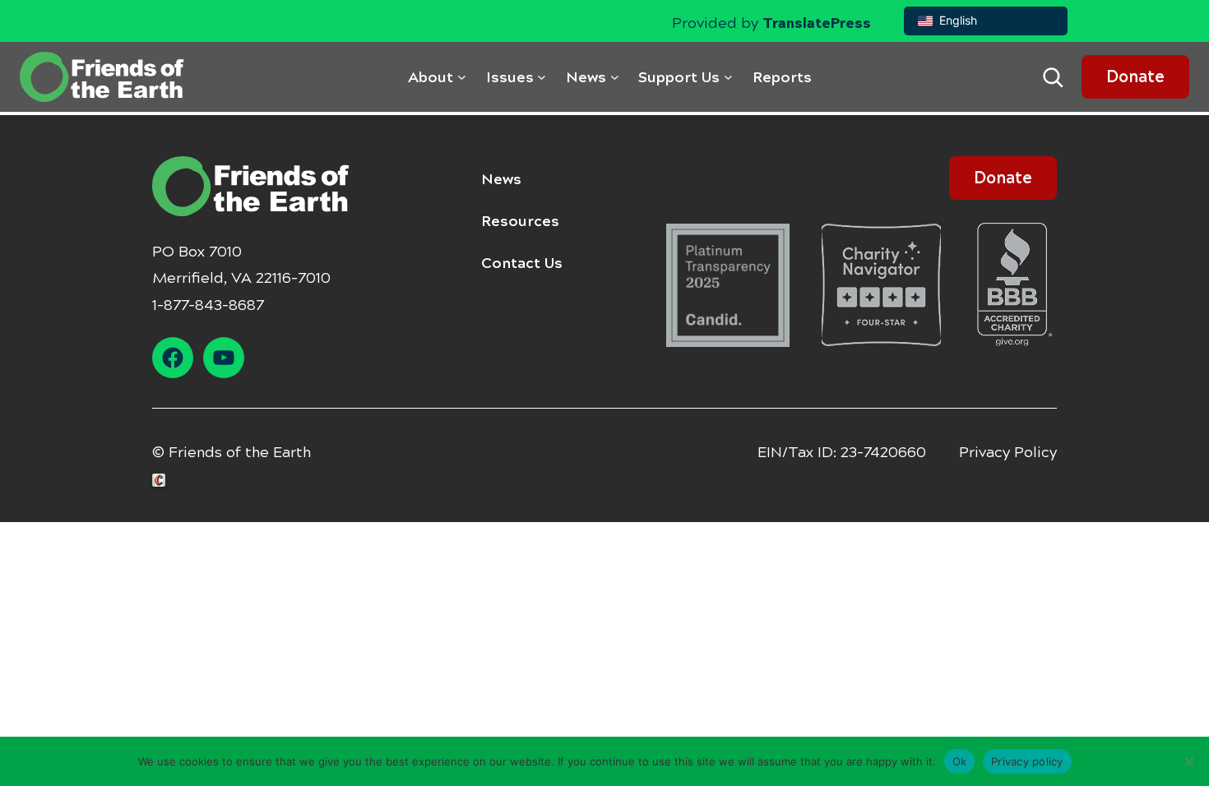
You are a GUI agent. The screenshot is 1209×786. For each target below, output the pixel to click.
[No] (1188, 761)
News (501, 179)
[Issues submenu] (541, 76)
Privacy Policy (1008, 452)
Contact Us (522, 263)
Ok (959, 760)
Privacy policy (1027, 760)
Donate (1135, 77)
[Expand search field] (1053, 77)
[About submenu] (461, 76)
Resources (520, 221)
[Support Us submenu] (728, 76)
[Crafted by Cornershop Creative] (162, 480)
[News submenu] (614, 76)
